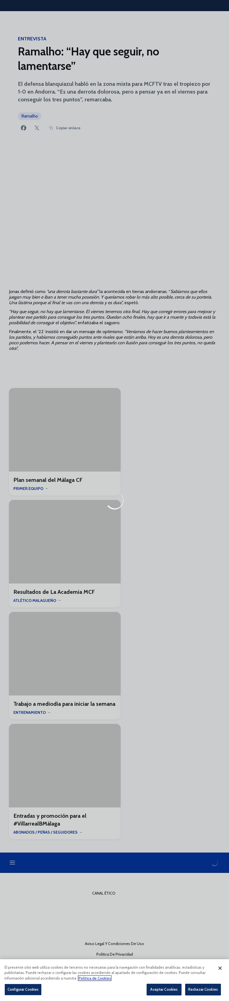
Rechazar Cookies (203, 989)
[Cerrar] (220, 968)
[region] (114, 980)
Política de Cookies (94, 978)
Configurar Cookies (23, 989)
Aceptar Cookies (164, 989)
